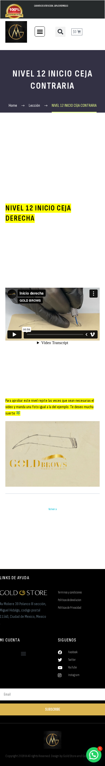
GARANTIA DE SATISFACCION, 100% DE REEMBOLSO (51, 6)
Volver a (52, 509)
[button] (40, 31)
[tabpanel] (52, 345)
